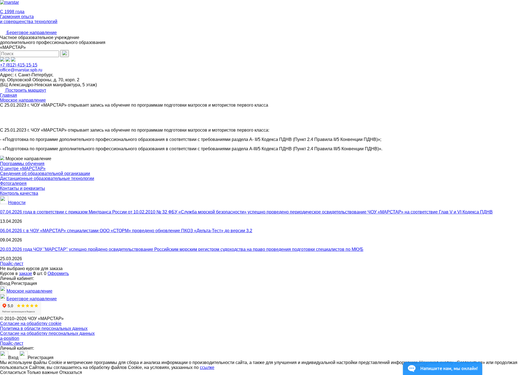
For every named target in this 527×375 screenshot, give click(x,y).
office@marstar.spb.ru (21, 70)
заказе (25, 273)
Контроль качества (19, 193)
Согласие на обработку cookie (30, 323)
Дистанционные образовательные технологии (47, 178)
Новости (17, 202)
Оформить (58, 273)
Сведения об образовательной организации (45, 173)
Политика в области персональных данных (44, 328)
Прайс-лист (11, 263)
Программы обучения (22, 163)
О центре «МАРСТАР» (23, 168)
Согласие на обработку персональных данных (47, 333)
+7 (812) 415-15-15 (18, 65)
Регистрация (24, 283)
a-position (9, 338)
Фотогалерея (13, 183)
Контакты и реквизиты (22, 188)
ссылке (207, 367)
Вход (5, 283)
